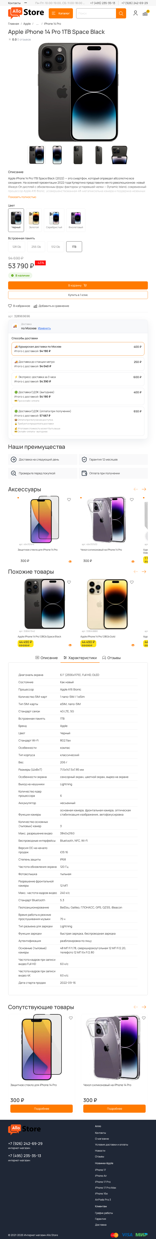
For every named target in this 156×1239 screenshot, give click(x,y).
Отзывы (99, 1156)
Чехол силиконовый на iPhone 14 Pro (101, 549)
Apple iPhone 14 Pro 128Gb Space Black (39, 636)
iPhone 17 (100, 1170)
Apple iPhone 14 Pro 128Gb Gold (97, 636)
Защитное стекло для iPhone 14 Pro (37, 549)
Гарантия (100, 1219)
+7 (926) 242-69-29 (134, 3)
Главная (13, 24)
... (37, 23)
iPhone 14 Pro (52, 24)
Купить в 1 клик (78, 295)
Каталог (64, 13)
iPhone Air (101, 1175)
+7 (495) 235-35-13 (102, 3)
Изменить (44, 328)
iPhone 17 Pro (102, 1182)
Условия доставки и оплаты (111, 1144)
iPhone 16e (101, 1193)
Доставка (100, 1224)
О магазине (102, 1138)
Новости (100, 1150)
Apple (27, 24)
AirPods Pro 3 (103, 1199)
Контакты (14, 3)
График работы (104, 1213)
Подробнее (41, 1108)
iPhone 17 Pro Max (105, 1187)
